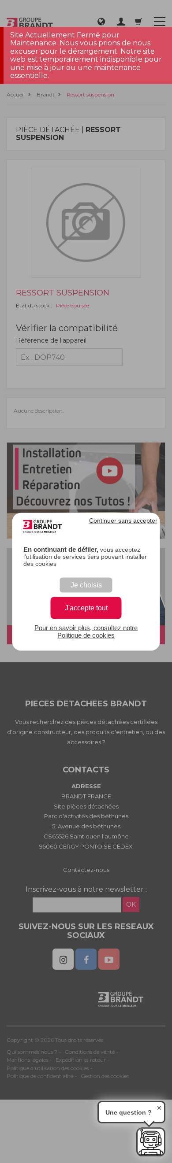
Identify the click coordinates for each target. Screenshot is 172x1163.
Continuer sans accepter (123, 520)
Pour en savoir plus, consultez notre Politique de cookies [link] (86, 631)
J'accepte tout (86, 607)
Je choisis (86, 584)
